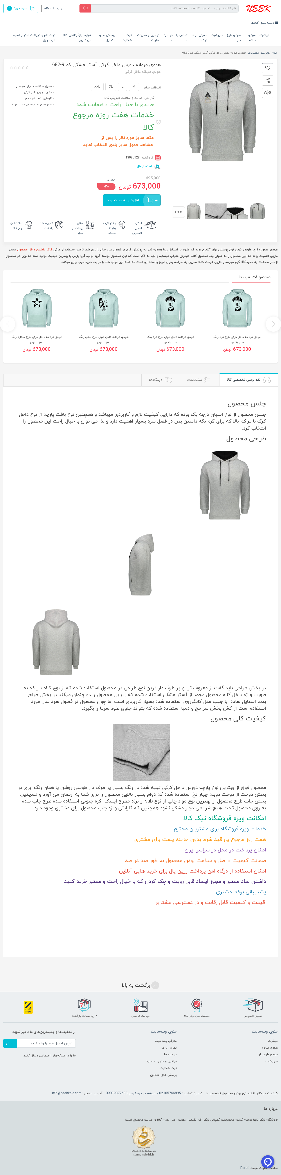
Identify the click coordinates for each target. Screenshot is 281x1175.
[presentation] (178, 212)
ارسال (10, 1043)
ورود (59, 8)
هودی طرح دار (234, 38)
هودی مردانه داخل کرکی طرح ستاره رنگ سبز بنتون (36, 340)
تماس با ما (181, 38)
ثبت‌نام (49, 8)
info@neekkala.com (66, 1093)
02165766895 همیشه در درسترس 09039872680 (143, 1093)
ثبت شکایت (127, 38)
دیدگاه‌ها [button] (156, 380)
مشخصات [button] (195, 380)
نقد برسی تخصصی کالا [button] (244, 379)
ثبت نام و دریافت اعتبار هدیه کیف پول (34, 38)
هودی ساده (252, 38)
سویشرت (217, 35)
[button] (20, 8)
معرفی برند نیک (200, 38)
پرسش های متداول (107, 38)
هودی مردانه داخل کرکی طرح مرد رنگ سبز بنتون (237, 340)
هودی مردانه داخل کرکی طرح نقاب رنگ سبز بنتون (103, 340)
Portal (244, 1168)
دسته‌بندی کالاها (262, 23)
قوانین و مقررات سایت (148, 38)
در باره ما (168, 38)
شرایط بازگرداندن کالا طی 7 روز (77, 38)
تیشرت (264, 35)
